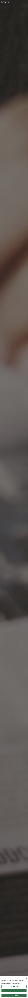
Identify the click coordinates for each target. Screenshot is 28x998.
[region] (14, 987)
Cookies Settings (14, 986)
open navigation (26, 2)
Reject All (14, 990)
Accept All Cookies (14, 995)
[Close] (26, 978)
